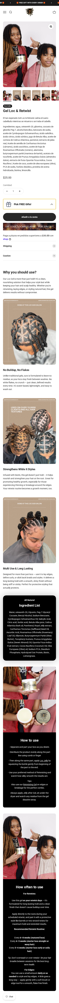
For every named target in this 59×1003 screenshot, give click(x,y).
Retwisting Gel (30, 784)
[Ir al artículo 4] (36, 96)
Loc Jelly (44, 760)
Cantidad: (7, 185)
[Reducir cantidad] (7, 191)
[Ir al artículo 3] (26, 96)
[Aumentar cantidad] (19, 191)
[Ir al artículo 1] (7, 96)
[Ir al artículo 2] (17, 96)
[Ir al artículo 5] (46, 96)
